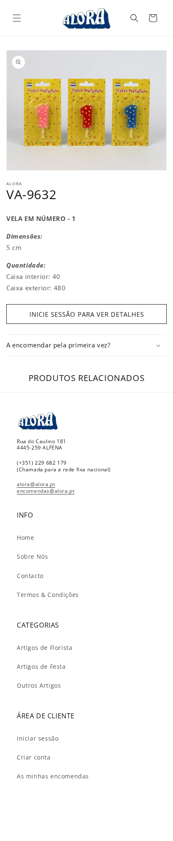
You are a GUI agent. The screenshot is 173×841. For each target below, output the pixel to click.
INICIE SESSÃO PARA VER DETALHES (86, 314)
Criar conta (34, 757)
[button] (17, 18)
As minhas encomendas (53, 776)
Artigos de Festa (41, 666)
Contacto (30, 576)
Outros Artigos (39, 685)
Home (25, 537)
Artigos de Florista (44, 648)
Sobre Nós (32, 556)
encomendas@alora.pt (45, 490)
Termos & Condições (48, 595)
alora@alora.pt (36, 484)
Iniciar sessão (37, 738)
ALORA (96, 834)
